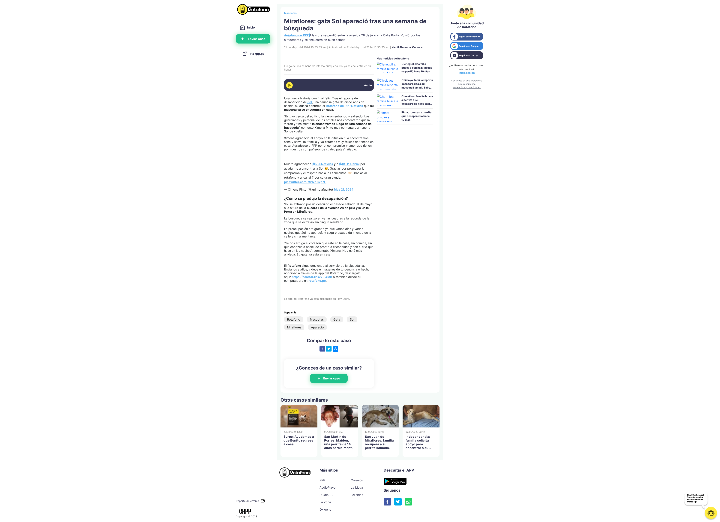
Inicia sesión (467, 72)
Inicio (251, 27)
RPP (322, 480)
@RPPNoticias (322, 164)
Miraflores (294, 327)
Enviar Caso (256, 39)
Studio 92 (326, 495)
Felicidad (357, 495)
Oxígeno (325, 509)
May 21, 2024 (343, 189)
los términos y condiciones (467, 87)
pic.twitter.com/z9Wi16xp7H (305, 182)
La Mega (357, 487)
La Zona (325, 502)
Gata (336, 319)
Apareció (317, 327)
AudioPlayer (328, 487)
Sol (352, 319)
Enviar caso (331, 378)
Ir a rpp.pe (257, 54)
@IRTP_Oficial (349, 164)
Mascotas (290, 13)
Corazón (357, 480)
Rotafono (293, 319)
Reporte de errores (247, 500)
